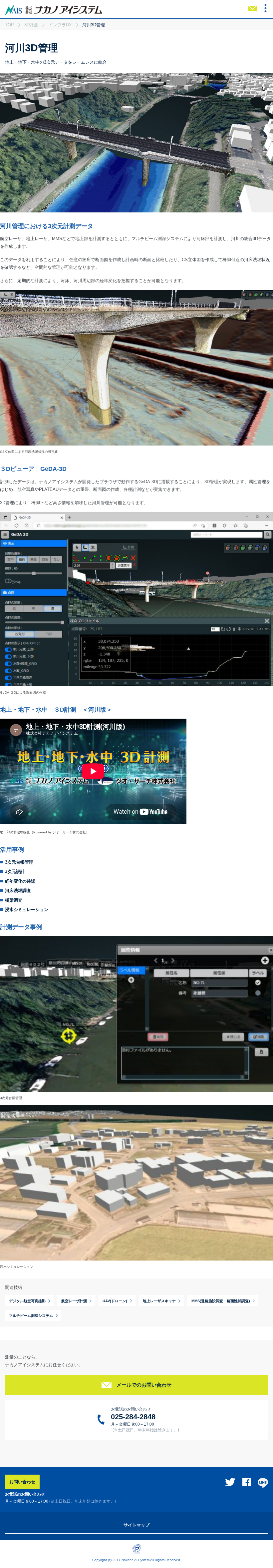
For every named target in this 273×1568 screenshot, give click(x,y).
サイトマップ (136, 1525)
